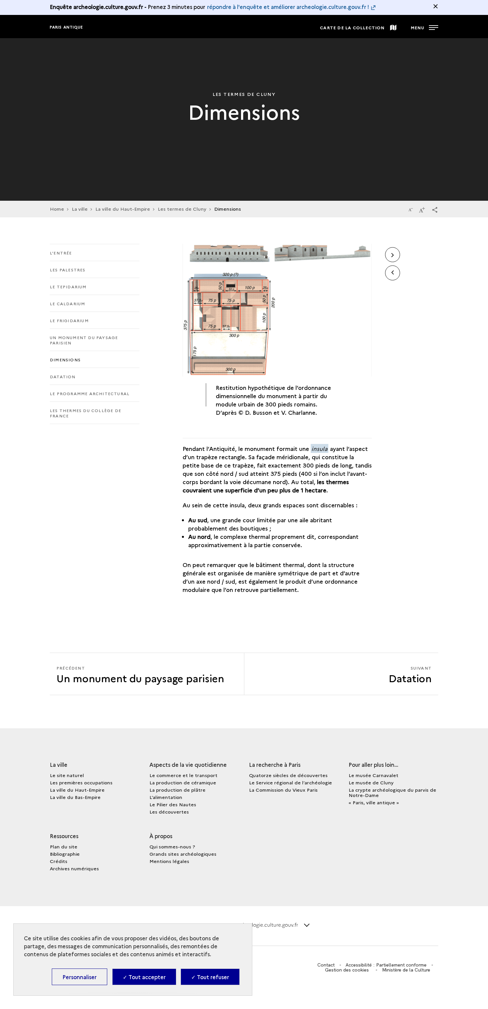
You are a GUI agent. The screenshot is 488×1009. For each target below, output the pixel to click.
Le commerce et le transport (183, 775)
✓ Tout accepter (144, 976)
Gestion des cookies (347, 970)
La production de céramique (182, 782)
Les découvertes (169, 811)
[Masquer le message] (435, 6)
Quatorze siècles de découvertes (288, 775)
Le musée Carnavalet (373, 775)
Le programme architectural (89, 393)
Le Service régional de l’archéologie (290, 782)
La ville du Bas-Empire (75, 797)
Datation (63, 376)
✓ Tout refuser (210, 976)
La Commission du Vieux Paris (283, 789)
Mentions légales (169, 861)
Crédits (58, 861)
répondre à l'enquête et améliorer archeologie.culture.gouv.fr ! (288, 6)
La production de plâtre (177, 789)
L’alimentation (165, 797)
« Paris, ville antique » (374, 802)
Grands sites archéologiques (182, 853)
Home (57, 208)
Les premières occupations (81, 782)
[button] (435, 209)
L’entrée (61, 252)
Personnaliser (79, 976)
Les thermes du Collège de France (85, 412)
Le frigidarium (69, 320)
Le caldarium (67, 303)
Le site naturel (67, 775)
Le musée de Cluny (371, 782)
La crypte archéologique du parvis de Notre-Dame (392, 792)
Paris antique (66, 27)
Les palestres (68, 269)
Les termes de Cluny (182, 208)
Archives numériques (74, 868)
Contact (326, 965)
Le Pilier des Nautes (172, 804)
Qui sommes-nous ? (172, 846)
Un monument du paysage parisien (84, 339)
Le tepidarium (68, 286)
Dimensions (65, 359)
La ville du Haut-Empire (122, 208)
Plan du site (63, 846)
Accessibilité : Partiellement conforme (386, 965)
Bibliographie (65, 853)
